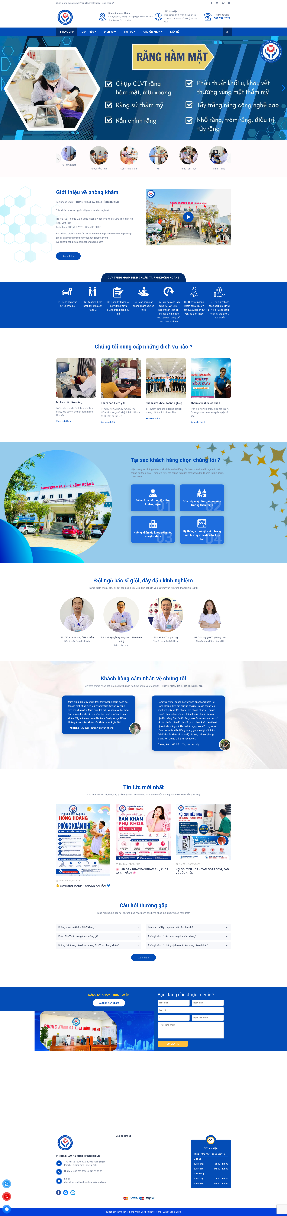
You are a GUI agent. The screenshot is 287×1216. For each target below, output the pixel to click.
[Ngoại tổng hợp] (98, 155)
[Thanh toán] (125, 1198)
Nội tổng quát (69, 164)
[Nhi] (158, 155)
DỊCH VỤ (109, 31)
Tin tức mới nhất (143, 787)
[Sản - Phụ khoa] (128, 155)
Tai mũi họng (218, 168)
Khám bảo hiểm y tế (113, 403)
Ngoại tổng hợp (98, 168)
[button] (3, 88)
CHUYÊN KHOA (152, 31)
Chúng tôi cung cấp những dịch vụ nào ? (144, 347)
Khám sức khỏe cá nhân (205, 403)
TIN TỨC (129, 31)
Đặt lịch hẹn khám (109, 1003)
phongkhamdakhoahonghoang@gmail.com (85, 1182)
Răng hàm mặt (188, 168)
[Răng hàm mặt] (188, 155)
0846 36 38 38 (95, 1171)
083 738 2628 (222, 18)
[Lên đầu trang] (270, 1206)
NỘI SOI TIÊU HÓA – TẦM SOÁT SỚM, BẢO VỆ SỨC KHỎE (202, 871)
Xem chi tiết (62, 421)
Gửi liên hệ (173, 1044)
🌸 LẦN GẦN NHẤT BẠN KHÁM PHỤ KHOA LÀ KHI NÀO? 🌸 (142, 871)
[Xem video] (188, 217)
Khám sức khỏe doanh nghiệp (164, 403)
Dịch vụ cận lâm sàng (69, 402)
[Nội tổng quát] (68, 153)
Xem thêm (68, 256)
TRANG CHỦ (67, 31)
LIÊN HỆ (174, 31)
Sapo (178, 1212)
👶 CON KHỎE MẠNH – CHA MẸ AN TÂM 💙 (83, 885)
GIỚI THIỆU (88, 31)
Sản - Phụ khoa (128, 168)
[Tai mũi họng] (218, 155)
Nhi (158, 168)
